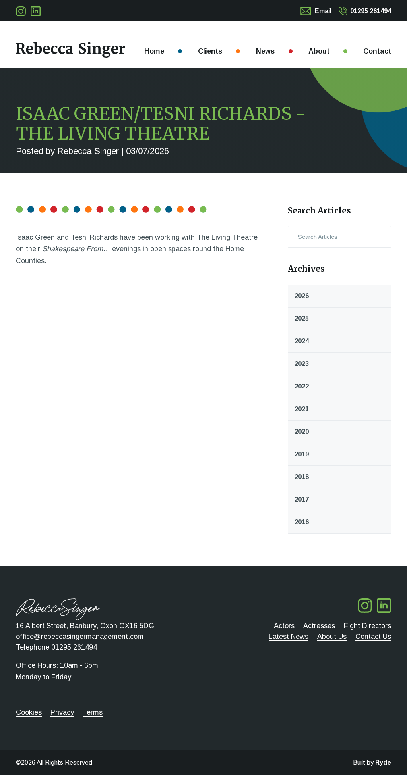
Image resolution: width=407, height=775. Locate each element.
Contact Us (373, 636)
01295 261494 (370, 11)
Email (323, 11)
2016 (302, 522)
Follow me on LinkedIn (36, 11)
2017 (302, 499)
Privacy (62, 712)
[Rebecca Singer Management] (70, 50)
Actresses (319, 626)
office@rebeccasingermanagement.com (79, 636)
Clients (210, 51)
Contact (377, 51)
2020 (302, 431)
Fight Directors (367, 626)
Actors (284, 626)
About (318, 51)
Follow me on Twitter (21, 11)
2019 (302, 454)
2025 (302, 318)
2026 (302, 295)
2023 (302, 363)
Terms (93, 712)
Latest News (288, 636)
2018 (302, 476)
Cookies (29, 712)
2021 (302, 409)
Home (154, 51)
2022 (302, 386)
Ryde (383, 762)
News (265, 51)
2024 (302, 341)
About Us (332, 636)
